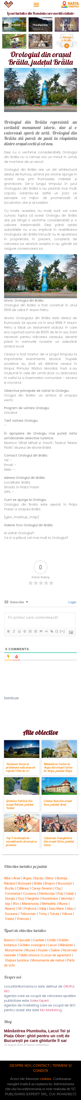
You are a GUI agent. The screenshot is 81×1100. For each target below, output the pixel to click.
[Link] (51, 631)
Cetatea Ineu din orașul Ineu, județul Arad (58, 802)
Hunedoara (50, 898)
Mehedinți (49, 904)
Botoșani (24, 883)
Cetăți (51, 940)
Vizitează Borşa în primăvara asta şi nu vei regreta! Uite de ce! (20, 767)
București (65, 883)
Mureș (63, 904)
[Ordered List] (30, 631)
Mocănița (14, 41)
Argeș (27, 878)
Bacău (39, 878)
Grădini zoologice (32, 945)
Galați (69, 894)
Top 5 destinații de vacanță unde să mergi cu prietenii (21, 841)
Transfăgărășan (40, 24)
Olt (20, 909)
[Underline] (19, 631)
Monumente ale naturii (48, 960)
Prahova (30, 909)
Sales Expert (39, 1000)
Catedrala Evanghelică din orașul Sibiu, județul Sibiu (59, 841)
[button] (36, 4)
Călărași (23, 888)
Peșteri (43, 950)
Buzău (9, 888)
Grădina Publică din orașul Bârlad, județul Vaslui (19, 804)
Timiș (43, 914)
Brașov (50, 883)
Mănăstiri (66, 945)
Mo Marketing (51, 1010)
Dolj (60, 894)
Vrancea (23, 919)
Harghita (33, 898)
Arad (16, 878)
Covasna (29, 894)
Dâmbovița (47, 894)
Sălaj (42, 909)
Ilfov (16, 904)
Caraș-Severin (42, 888)
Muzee (30, 950)
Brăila (38, 883)
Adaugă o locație (67, 38)
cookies (45, 1079)
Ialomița (66, 898)
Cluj (58, 888)
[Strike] (24, 631)
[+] (62, 631)
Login (72, 602)
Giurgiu (10, 898)
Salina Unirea (66, 24)
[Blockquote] (40, 631)
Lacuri (52, 945)
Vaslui (9, 919)
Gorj (21, 898)
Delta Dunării (14, 24)
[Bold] (8, 631)
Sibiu (70, 909)
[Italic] (13, 631)
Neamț (10, 909)
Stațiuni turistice (17, 960)
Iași (7, 904)
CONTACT (41, 1065)
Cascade (23, 940)
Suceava (11, 914)
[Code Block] (46, 631)
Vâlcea (67, 914)
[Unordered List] (35, 631)
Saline (55, 950)
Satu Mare (56, 909)
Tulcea (54, 914)
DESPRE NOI (20, 1065)
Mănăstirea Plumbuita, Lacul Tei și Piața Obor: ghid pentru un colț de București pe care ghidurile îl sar (37, 1036)
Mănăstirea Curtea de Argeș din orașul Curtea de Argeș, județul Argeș (58, 767)
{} (56, 631)
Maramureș (30, 904)
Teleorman (28, 914)
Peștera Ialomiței (40, 41)
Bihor (50, 878)
